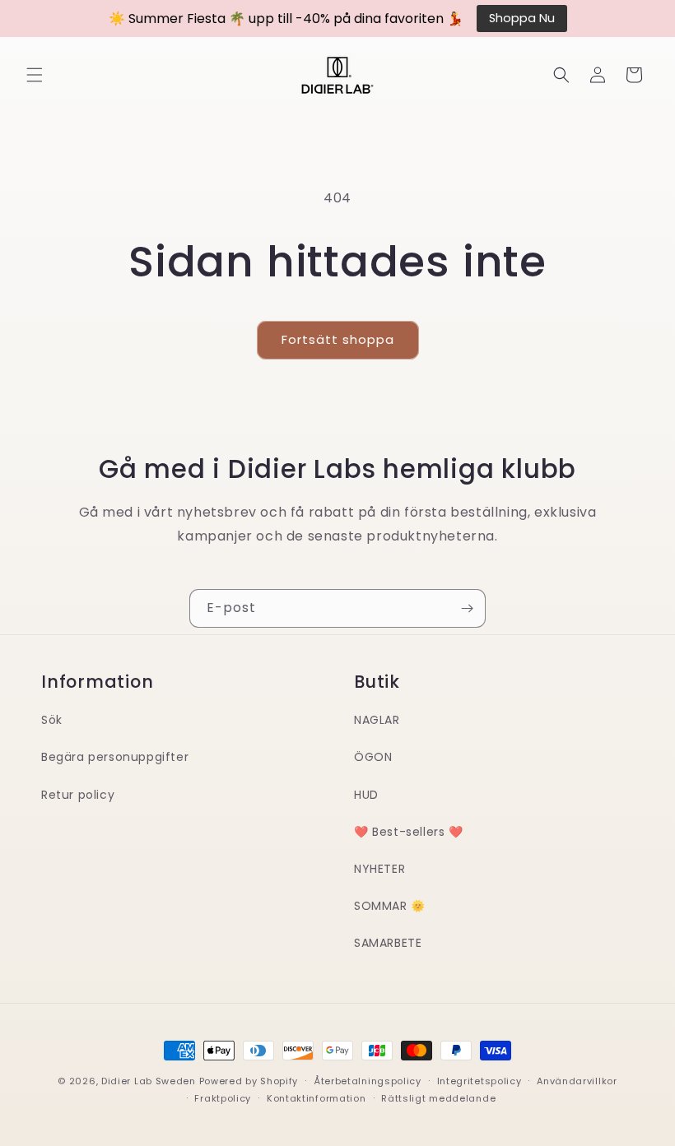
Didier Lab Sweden (148, 1081)
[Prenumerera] (467, 608)
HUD (366, 794)
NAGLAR (377, 720)
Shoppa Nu (522, 18)
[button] (34, 75)
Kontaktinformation (316, 1098)
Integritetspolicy (479, 1081)
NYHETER (379, 869)
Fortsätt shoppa (338, 339)
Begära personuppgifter (115, 757)
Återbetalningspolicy (367, 1081)
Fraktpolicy (222, 1098)
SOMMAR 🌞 (390, 906)
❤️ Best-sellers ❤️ (408, 832)
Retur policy (77, 794)
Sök (52, 720)
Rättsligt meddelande (438, 1098)
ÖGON (373, 757)
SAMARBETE (387, 943)
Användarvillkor (577, 1081)
